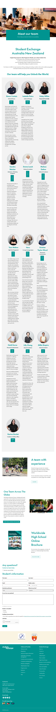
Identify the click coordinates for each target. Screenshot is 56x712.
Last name (30, 578)
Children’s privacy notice (44, 664)
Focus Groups (42, 675)
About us (41, 649)
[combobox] (30, 585)
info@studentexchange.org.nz (8, 683)
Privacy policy (42, 671)
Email (11, 102)
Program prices (24, 668)
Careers (34, 482)
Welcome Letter (24, 649)
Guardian (5, 612)
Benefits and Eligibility (25, 663)
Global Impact (42, 655)
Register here (35, 557)
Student (4, 610)
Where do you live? (32, 588)
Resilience (23, 670)
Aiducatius (41, 653)
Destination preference (7, 588)
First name (4, 578)
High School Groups (43, 660)
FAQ (22, 674)
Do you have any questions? (8, 593)
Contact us (23, 672)
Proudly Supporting (7, 701)
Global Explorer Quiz (25, 665)
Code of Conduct (42, 668)
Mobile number (31, 583)
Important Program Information (27, 653)
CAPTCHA (4, 618)
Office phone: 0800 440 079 (8, 685)
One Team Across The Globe (11, 521)
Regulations (23, 651)
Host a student (42, 657)
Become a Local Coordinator (45, 662)
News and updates (43, 666)
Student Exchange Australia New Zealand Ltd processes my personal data (37, 616)
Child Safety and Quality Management (26, 656)
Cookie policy (42, 673)
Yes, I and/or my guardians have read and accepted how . (27, 616)
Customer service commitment (27, 659)
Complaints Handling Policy (26, 661)
